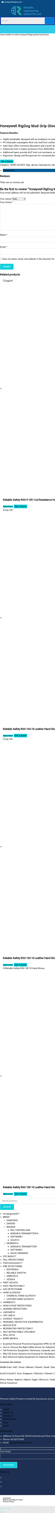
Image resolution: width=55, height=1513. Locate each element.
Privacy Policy (8, 1502)
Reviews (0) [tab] (8, 170)
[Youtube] (4, 1486)
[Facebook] (4, 1477)
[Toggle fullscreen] (4, 1508)
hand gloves (45, 165)
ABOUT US (8, 1412)
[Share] (6, 1508)
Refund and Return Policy (13, 1500)
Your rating (6, 199)
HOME (6, 1409)
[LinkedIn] (4, 1482)
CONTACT (8, 1416)
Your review (6, 202)
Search (7, 1207)
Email (3, 247)
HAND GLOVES (12, 35)
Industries (7, 1498)
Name (3, 235)
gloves (34, 165)
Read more (8, 506)
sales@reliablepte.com (13, 2)
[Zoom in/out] (1, 1508)
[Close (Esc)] (9, 1508)
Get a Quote (7, 161)
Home (2, 35)
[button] (27, 29)
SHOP (6, 1425)
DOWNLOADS (9, 1419)
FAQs (5, 1422)
